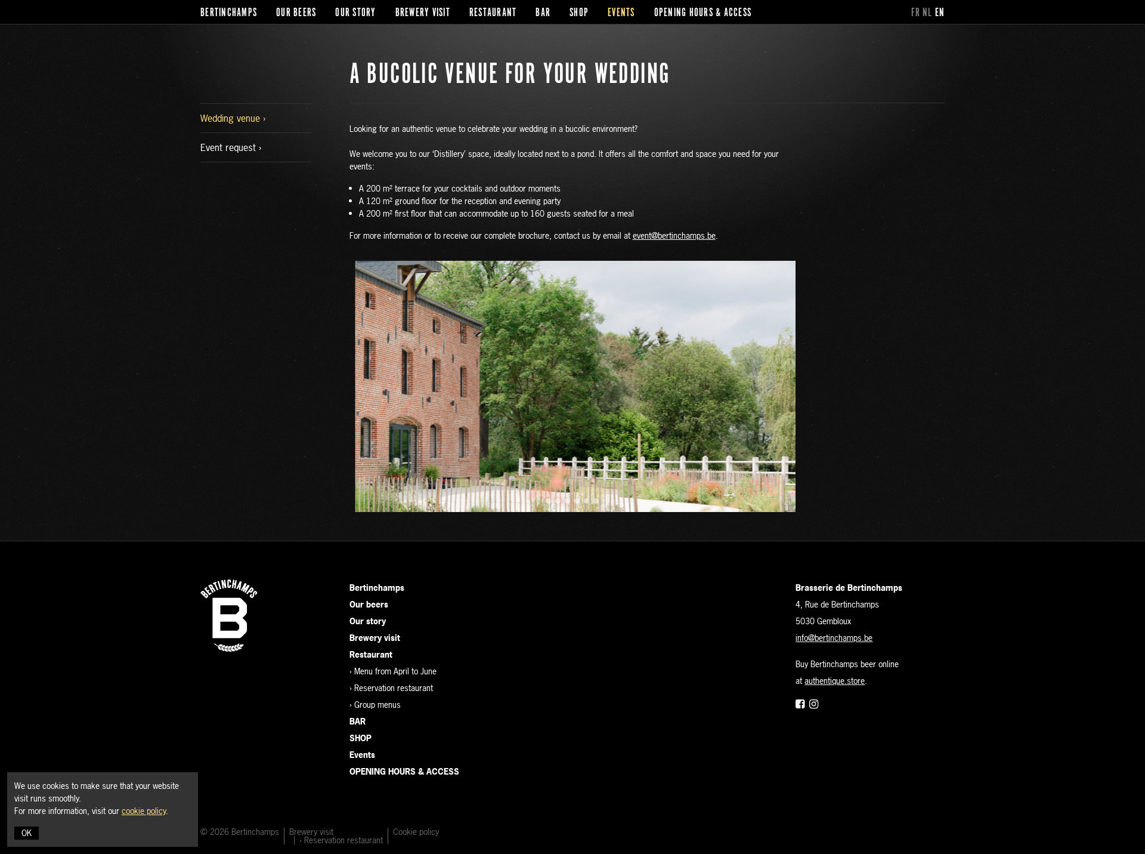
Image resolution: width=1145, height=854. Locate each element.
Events (621, 13)
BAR (543, 13)
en (940, 13)
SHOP (579, 13)
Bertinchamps (228, 13)
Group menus (377, 704)
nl (928, 13)
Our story (355, 13)
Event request (229, 147)
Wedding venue (231, 118)
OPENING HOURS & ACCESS (703, 13)
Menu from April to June (395, 671)
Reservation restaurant (393, 687)
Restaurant (493, 13)
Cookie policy (416, 831)
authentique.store (834, 680)
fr (916, 13)
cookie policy (144, 810)
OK (26, 832)
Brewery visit (422, 13)
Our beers (296, 13)
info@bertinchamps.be (834, 637)
